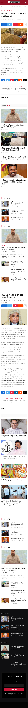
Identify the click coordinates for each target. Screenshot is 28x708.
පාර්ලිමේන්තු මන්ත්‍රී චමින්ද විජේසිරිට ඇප (13, 436)
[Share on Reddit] (20, 24)
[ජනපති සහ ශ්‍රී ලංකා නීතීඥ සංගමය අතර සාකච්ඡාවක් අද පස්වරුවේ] (14, 447)
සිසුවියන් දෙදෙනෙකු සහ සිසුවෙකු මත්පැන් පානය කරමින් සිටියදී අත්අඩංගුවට (18, 203)
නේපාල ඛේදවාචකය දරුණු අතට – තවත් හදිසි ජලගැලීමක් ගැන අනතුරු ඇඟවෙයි (18, 271)
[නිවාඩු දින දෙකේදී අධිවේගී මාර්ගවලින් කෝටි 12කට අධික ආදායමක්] (14, 139)
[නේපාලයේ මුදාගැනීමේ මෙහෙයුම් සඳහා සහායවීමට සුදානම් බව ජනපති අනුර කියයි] (14, 171)
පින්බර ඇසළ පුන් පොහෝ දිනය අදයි (12, 480)
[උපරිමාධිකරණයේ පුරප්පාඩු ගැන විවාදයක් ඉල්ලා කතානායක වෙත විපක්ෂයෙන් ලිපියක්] (14, 492)
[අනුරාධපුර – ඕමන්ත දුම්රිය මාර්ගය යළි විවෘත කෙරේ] (5, 212)
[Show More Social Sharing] (25, 24)
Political (9, 291)
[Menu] (2, 2)
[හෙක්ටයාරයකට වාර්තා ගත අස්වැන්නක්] (14, 36)
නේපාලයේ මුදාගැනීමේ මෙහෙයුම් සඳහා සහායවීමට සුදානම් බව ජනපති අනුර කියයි (13, 182)
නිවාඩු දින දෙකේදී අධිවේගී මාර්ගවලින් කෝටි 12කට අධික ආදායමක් (17, 263)
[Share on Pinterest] (15, 24)
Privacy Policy (13, 694)
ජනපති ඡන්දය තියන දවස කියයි (17, 217)
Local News (10, 10)
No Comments (21, 19)
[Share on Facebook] (4, 24)
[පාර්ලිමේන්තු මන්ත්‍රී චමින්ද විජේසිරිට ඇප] (14, 426)
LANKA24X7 (5, 19)
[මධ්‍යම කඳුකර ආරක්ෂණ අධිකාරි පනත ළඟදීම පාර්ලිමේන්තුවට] (14, 116)
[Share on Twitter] (9, 24)
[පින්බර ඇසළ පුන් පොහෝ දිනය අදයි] (14, 471)
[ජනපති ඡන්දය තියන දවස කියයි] (5, 219)
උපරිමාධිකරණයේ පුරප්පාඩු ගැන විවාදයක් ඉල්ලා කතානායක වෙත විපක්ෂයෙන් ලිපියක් (11, 503)
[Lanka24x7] (14, 2)
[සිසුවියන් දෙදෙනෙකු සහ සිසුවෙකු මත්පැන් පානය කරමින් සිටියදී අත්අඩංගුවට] (5, 204)
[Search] (26, 2)
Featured (3, 10)
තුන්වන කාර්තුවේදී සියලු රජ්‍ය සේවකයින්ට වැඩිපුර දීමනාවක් (20, 90)
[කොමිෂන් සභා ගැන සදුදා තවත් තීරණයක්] (14, 317)
